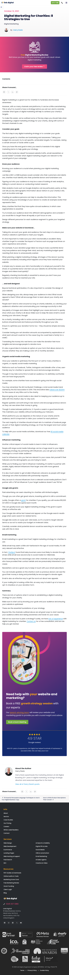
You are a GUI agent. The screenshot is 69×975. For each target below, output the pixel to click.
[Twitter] (8, 91)
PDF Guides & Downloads (12, 873)
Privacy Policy (32, 970)
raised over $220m (57, 389)
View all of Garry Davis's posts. (27, 784)
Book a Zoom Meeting (17, 722)
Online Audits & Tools (11, 876)
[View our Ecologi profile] (36, 959)
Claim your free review (33, 66)
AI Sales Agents (41, 860)
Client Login (8, 889)
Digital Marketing (11, 24)
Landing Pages (9, 853)
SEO (5, 863)
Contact (7, 833)
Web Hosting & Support (12, 856)
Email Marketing (41, 856)
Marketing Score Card (11, 879)
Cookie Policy (44, 970)
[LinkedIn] (13, 91)
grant (23, 500)
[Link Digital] (7, 3)
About (6, 813)
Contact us (31, 621)
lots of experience (55, 619)
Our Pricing (7, 823)
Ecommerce (8, 850)
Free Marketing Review (11, 883)
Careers (6, 826)
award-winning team (19, 712)
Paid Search (8, 860)
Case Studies (8, 820)
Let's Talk (55, 3)
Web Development (10, 846)
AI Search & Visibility (43, 843)
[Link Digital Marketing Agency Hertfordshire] (10, 898)
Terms (22, 970)
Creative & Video (41, 863)
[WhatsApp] (17, 91)
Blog (5, 893)
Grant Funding (9, 886)
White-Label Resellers (11, 830)
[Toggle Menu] (66, 2)
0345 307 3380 (12, 904)
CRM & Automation (42, 853)
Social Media (40, 850)
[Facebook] (4, 91)
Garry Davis (18, 30)
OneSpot (11, 552)
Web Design (8, 843)
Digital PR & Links (42, 846)
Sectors (6, 816)
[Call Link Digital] (62, 3)
